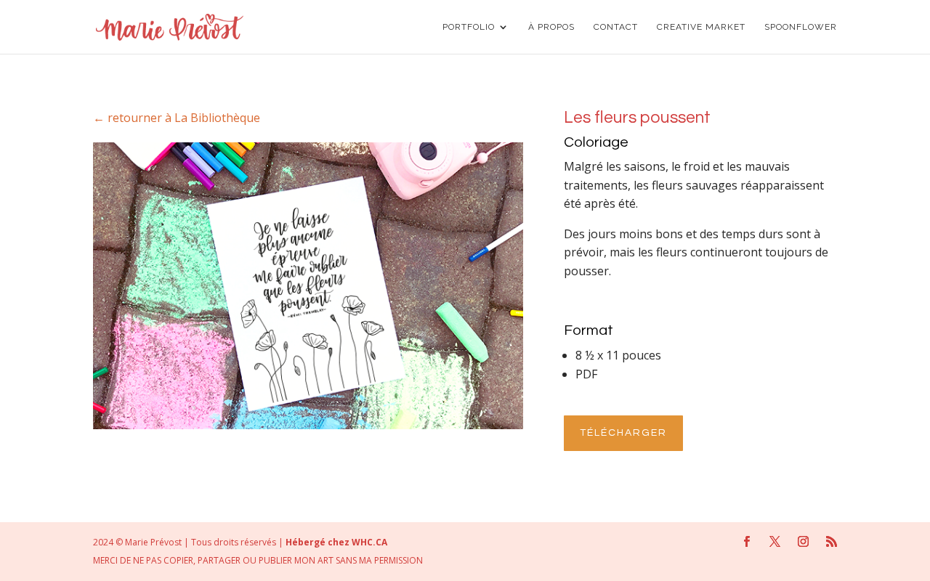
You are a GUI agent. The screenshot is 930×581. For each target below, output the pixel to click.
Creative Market (701, 27)
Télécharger (623, 433)
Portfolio (468, 27)
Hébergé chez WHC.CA (336, 542)
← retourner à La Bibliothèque (176, 118)
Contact (616, 27)
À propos (551, 27)
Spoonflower (800, 27)
